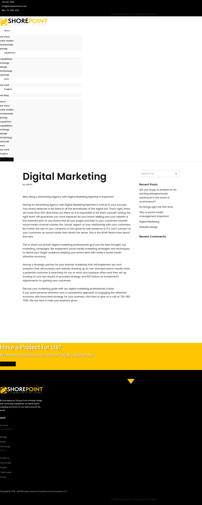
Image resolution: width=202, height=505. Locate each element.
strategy (4, 63)
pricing (3, 48)
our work (4, 85)
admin (29, 184)
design (3, 67)
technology (6, 70)
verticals (4, 74)
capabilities (9, 53)
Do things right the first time (156, 207)
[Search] (176, 173)
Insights (8, 89)
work (6, 79)
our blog (4, 95)
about (7, 30)
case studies (7, 40)
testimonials (6, 44)
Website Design (148, 227)
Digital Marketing (149, 221)
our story (4, 36)
